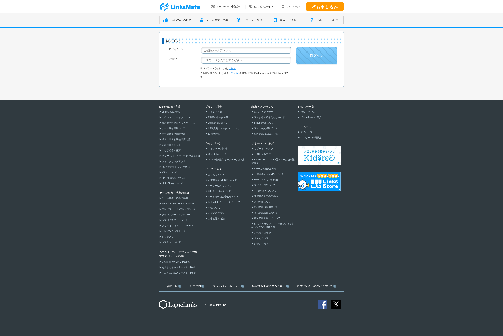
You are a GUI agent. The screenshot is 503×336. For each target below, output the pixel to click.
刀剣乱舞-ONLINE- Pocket (175, 262)
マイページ (306, 132)
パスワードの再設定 (311, 137)
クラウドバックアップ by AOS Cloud (181, 156)
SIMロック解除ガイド (219, 191)
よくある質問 (261, 238)
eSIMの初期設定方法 (265, 168)
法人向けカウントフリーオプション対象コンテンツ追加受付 (273, 225)
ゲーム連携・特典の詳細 (175, 198)
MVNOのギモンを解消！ (267, 179)
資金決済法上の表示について (315, 286)
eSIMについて (169, 172)
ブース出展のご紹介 (311, 117)
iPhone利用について (265, 123)
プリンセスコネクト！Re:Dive (178, 225)
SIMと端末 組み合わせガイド (223, 196)
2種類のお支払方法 (218, 117)
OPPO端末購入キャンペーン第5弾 (226, 159)
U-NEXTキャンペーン (219, 154)
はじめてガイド (216, 174)
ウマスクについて (171, 242)
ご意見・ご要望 (262, 232)
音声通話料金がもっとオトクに (178, 123)
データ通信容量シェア (173, 128)
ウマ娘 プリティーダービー (176, 220)
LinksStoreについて (172, 183)
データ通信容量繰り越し (175, 134)
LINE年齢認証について (174, 178)
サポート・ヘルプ (263, 148)
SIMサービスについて (219, 185)
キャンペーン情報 (217, 148)
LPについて (214, 207)
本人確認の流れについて (267, 218)
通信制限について (263, 201)
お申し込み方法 (216, 218)
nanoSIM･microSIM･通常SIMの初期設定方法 (273, 161)
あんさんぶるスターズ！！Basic (179, 267)
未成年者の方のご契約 (266, 196)
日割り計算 (214, 134)
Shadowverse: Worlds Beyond (178, 203)
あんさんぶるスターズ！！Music (179, 273)
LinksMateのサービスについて (224, 202)
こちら (232, 68)
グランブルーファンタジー (176, 214)
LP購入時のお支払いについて (223, 128)
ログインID (176, 49)
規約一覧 (172, 286)
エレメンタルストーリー (175, 231)
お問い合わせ (261, 243)
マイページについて (264, 185)
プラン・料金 (215, 111)
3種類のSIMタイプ (218, 123)
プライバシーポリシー (226, 286)
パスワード (176, 59)
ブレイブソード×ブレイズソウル (179, 209)
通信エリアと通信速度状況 (176, 139)
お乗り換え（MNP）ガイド (222, 180)
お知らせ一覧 (307, 111)
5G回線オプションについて (176, 167)
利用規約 (195, 286)
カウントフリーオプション (176, 117)
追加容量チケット (171, 145)
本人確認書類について (266, 212)
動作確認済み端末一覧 (266, 134)
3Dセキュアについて (265, 190)
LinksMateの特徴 (171, 111)
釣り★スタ (168, 236)
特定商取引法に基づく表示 (268, 286)
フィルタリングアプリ (173, 161)
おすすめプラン (216, 213)
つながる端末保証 (171, 150)
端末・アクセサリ (263, 111)
